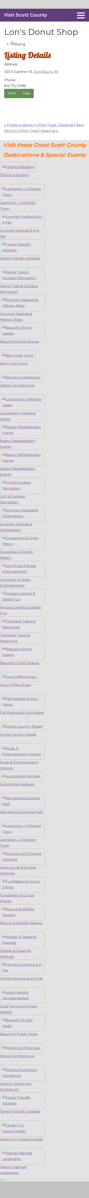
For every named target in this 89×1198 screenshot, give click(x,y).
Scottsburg (43, 72)
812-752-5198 (15, 86)
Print (12, 93)
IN (56, 72)
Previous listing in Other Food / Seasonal (39, 125)
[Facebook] (71, 15)
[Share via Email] (5, 102)
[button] (81, 15)
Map (26, 93)
